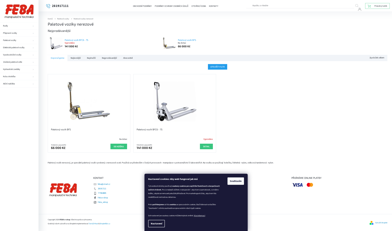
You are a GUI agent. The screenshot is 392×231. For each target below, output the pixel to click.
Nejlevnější (76, 58)
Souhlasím (236, 181)
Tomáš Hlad (93, 223)
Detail (206, 146)
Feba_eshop (103, 202)
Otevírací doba (198, 6)
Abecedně (128, 58)
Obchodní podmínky (142, 6)
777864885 (102, 193)
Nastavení (156, 223)
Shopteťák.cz (105, 223)
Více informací (199, 215)
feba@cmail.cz (104, 184)
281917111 (102, 188)
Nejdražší (91, 58)
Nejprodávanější (109, 58)
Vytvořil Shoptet (381, 222)
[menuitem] (19, 25)
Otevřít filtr (217, 66)
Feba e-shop (103, 197)
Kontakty (213, 6)
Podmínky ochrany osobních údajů (171, 6)
